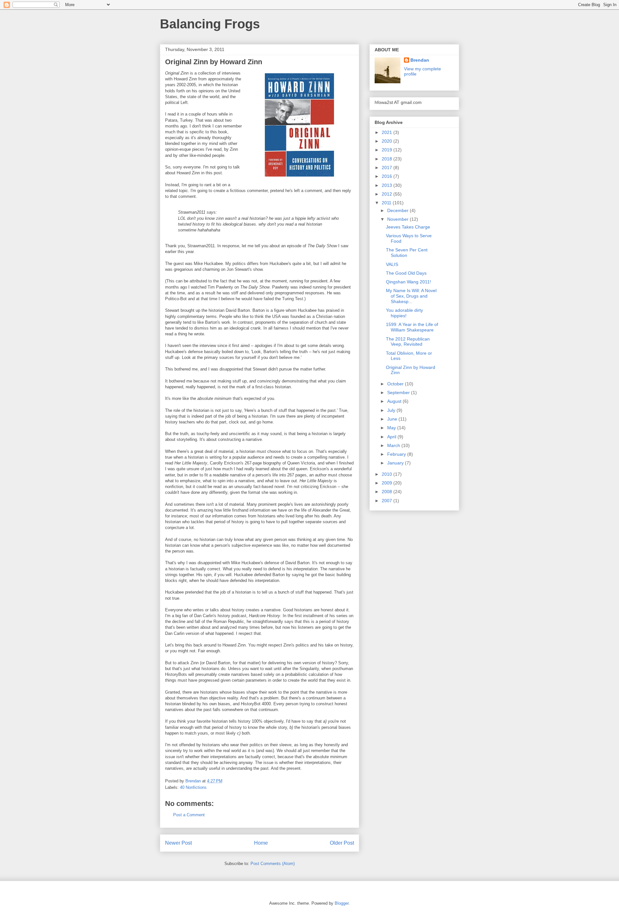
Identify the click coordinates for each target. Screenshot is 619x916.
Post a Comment (189, 814)
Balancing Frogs (210, 24)
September (399, 392)
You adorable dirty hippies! (404, 313)
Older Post (342, 843)
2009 (387, 482)
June (392, 419)
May (392, 427)
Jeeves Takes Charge (408, 226)
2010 (387, 474)
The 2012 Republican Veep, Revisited (408, 341)
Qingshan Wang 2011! (408, 281)
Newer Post (178, 843)
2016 (387, 176)
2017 (387, 167)
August (395, 401)
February (397, 454)
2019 (387, 149)
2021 (387, 132)
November (398, 219)
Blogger (342, 903)
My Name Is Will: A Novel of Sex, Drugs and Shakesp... (411, 296)
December (398, 210)
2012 (387, 194)
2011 (387, 202)
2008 (387, 491)
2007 (387, 500)
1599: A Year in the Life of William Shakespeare (412, 327)
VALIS (392, 264)
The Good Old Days (406, 273)
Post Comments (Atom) (273, 863)
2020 (387, 141)
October (396, 383)
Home (261, 843)
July (392, 410)
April (392, 436)
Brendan (419, 60)
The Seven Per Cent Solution (406, 252)
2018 (387, 158)
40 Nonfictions (193, 787)
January (396, 462)
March (394, 445)
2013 (387, 185)
